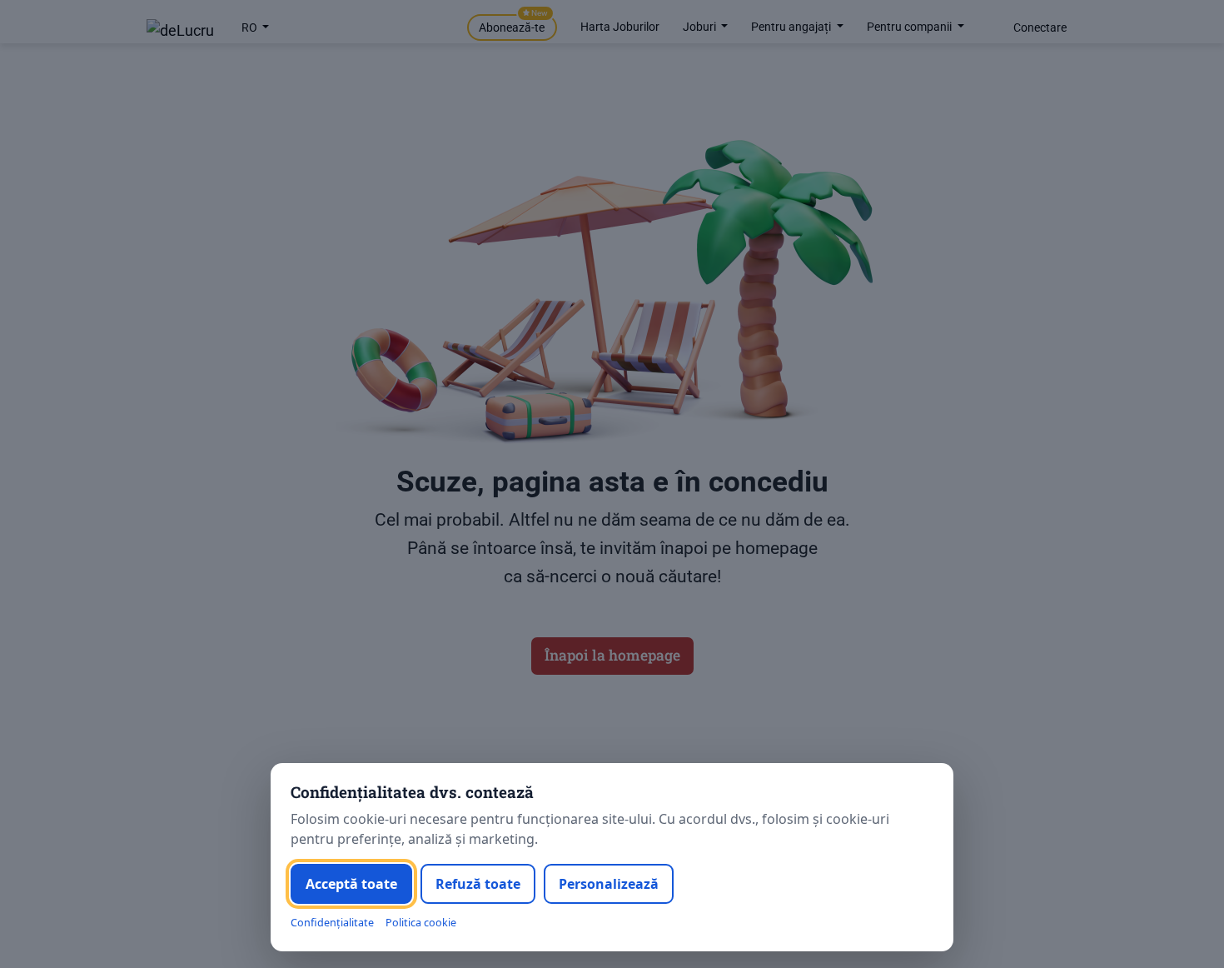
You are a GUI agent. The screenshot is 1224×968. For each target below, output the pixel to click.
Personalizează (609, 884)
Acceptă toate (351, 884)
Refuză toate (477, 884)
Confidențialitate (332, 923)
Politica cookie (421, 923)
